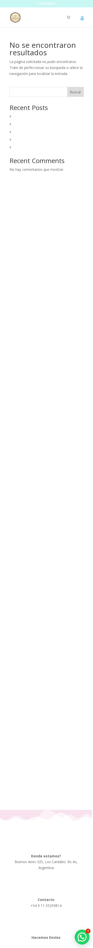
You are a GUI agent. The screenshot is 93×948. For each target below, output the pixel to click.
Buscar (75, 92)
